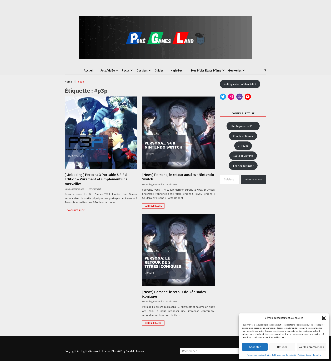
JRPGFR (243, 146)
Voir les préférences (311, 347)
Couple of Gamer (243, 136)
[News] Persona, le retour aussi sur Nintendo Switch (178, 176)
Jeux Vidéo (107, 70)
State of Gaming (243, 155)
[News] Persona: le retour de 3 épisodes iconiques (174, 294)
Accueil (88, 70)
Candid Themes (135, 351)
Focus (126, 70)
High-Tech (177, 70)
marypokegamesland (74, 188)
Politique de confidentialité (258, 355)
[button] (324, 318)
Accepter (255, 347)
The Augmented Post (243, 126)
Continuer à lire (76, 210)
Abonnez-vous (253, 179)
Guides (159, 70)
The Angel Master (243, 165)
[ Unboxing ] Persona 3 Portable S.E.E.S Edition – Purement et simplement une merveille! (96, 179)
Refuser (282, 347)
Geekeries (235, 70)
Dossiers (142, 70)
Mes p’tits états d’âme (206, 70)
